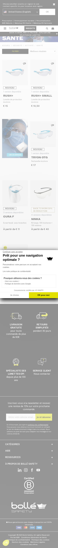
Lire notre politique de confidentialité (17, 271)
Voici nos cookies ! (12, 281)
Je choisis (14, 295)
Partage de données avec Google (18, 284)
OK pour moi (43, 295)
